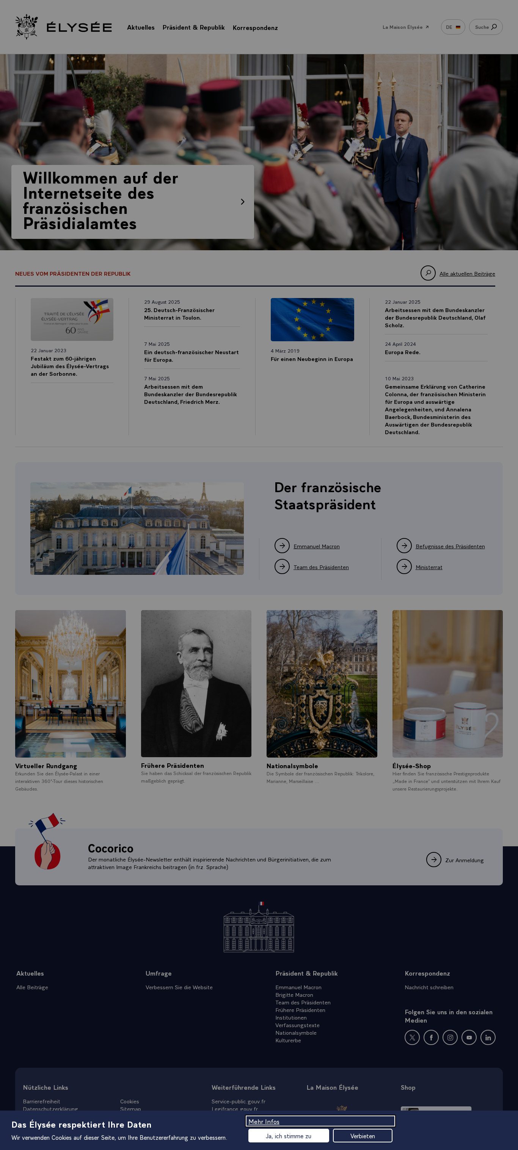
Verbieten (362, 1135)
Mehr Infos (263, 1121)
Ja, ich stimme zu (288, 1135)
